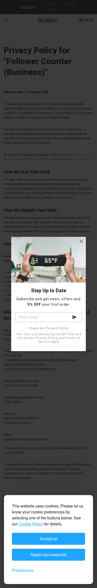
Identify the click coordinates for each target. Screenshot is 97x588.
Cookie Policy (31, 524)
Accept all (48, 539)
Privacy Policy (47, 338)
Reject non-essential (48, 554)
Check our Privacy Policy (48, 328)
